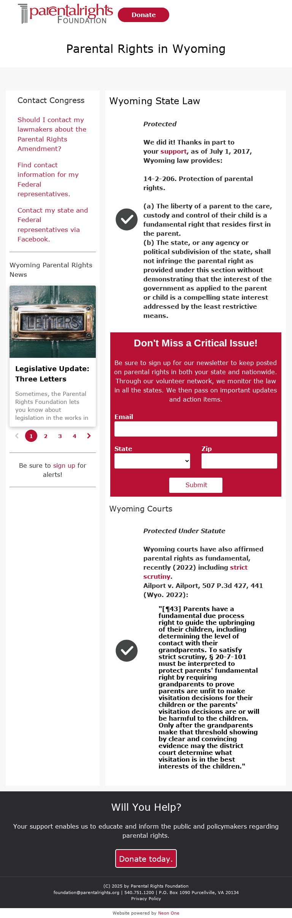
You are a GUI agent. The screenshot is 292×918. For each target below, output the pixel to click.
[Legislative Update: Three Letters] (53, 322)
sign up (64, 465)
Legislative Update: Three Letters (52, 373)
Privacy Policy (146, 898)
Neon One (168, 912)
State (123, 448)
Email (123, 416)
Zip (207, 448)
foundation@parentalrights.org (86, 892)
